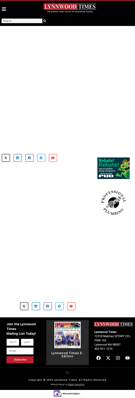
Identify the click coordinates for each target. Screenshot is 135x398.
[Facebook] (98, 357)
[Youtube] (127, 357)
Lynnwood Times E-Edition (67, 354)
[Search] (44, 21)
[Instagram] (117, 357)
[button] (6, 158)
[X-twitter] (108, 357)
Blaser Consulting (76, 384)
